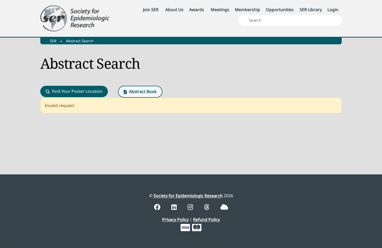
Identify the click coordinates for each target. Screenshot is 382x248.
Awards (196, 9)
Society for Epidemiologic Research (188, 196)
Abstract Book (143, 91)
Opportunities (280, 9)
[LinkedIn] (174, 207)
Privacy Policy (175, 219)
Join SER (151, 9)
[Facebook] (158, 207)
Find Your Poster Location (77, 91)
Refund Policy (206, 219)
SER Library (311, 9)
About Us (174, 9)
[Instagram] (191, 207)
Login (332, 9)
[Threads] (207, 207)
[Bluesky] (224, 207)
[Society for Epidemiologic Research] (74, 17)
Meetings (220, 9)
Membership (247, 9)
